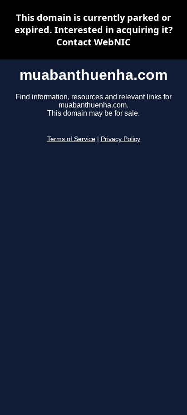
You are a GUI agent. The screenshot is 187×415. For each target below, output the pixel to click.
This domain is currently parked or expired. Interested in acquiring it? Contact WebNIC (94, 29)
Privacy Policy (120, 139)
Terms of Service (71, 139)
